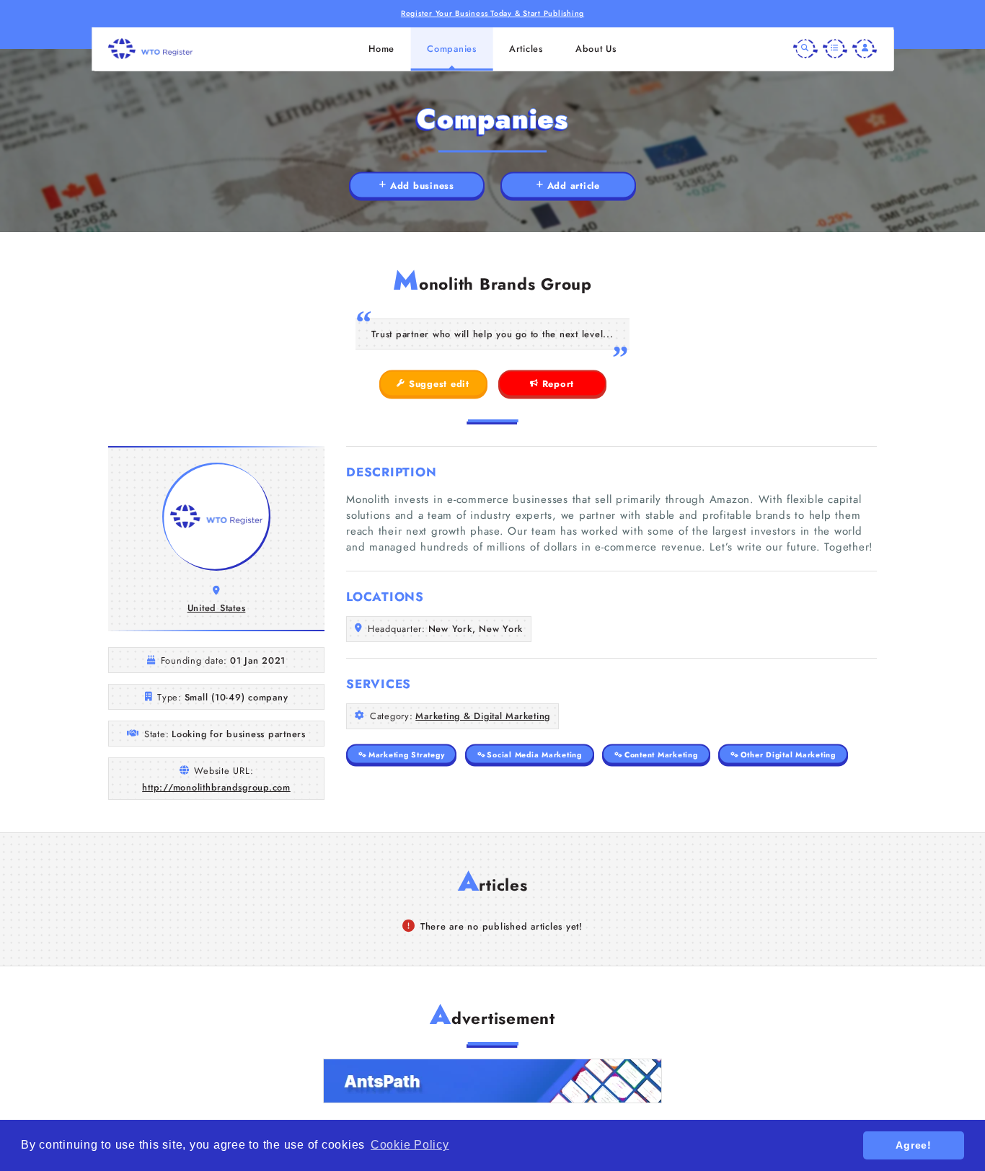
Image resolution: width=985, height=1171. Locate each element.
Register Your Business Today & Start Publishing (492, 13)
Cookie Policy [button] (410, 1145)
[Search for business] (805, 49)
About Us (596, 48)
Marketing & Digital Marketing (482, 716)
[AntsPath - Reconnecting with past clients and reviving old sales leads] (492, 1081)
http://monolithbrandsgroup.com (216, 787)
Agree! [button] (914, 1145)
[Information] (835, 49)
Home (381, 48)
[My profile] (864, 49)
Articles (526, 48)
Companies (452, 48)
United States (216, 608)
